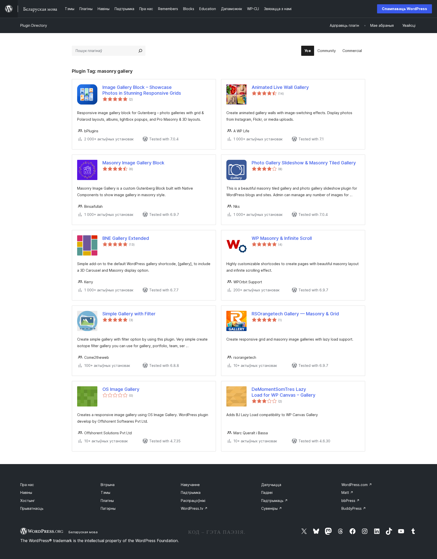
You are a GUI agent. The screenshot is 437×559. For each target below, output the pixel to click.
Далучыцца (271, 484)
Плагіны (107, 500)
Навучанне (190, 484)
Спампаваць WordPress (404, 9)
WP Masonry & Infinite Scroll (282, 238)
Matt (347, 492)
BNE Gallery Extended (125, 238)
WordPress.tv (194, 508)
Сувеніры (271, 508)
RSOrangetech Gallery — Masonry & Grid (295, 313)
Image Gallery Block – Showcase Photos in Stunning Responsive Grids (141, 90)
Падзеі (267, 492)
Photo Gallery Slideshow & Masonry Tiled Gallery (304, 162)
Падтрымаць (274, 500)
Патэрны (108, 508)
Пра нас (27, 484)
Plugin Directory (33, 25)
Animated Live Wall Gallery (280, 87)
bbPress (350, 500)
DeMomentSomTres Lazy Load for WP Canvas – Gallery (283, 392)
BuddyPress (353, 508)
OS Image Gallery (120, 389)
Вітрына (108, 484)
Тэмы (105, 492)
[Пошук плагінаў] (140, 51)
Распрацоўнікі (193, 500)
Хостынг (27, 500)
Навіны (26, 492)
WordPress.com (356, 484)
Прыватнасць (31, 508)
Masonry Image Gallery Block (133, 162)
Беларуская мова (83, 532)
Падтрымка (191, 492)
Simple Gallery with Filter (129, 313)
